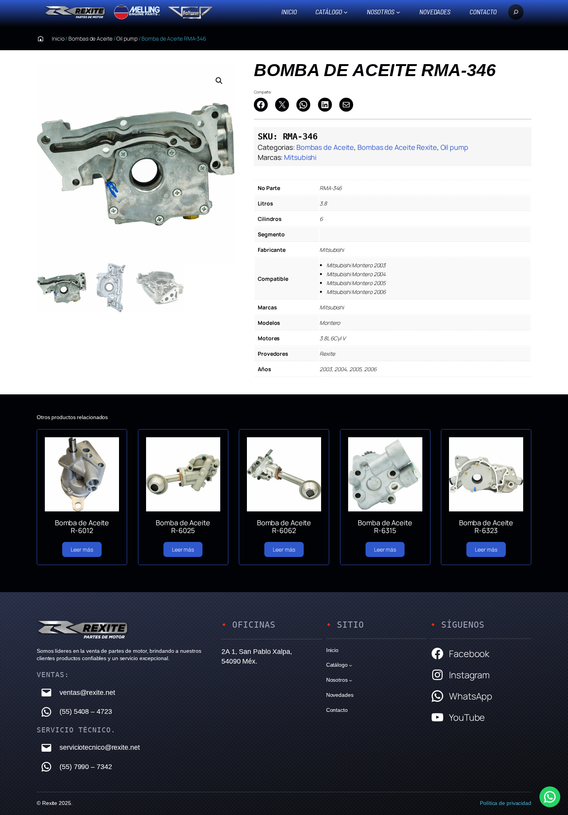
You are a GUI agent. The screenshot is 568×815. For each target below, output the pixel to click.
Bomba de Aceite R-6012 (82, 527)
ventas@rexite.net (87, 692)
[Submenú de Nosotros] (398, 12)
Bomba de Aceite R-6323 (486, 527)
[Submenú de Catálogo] (346, 12)
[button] (219, 81)
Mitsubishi (300, 157)
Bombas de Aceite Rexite (397, 147)
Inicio (288, 11)
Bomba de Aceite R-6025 (183, 527)
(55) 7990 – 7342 (86, 767)
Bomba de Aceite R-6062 (284, 527)
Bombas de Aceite (90, 38)
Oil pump (126, 38)
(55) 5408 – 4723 (86, 711)
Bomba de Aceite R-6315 (385, 527)
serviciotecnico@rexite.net (99, 747)
